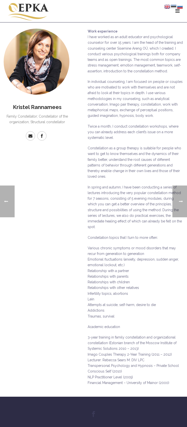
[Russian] (180, 6)
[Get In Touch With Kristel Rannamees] (30, 136)
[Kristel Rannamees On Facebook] (42, 136)
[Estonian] (174, 6)
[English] (167, 6)
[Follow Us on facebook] (93, 414)
